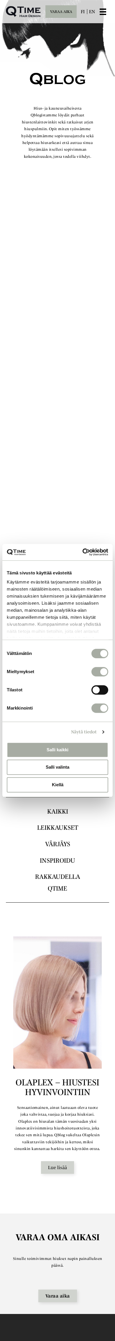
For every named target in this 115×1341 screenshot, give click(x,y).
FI (83, 11)
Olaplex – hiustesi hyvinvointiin (57, 1087)
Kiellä (57, 784)
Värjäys (57, 843)
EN (92, 11)
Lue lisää (57, 1167)
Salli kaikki (57, 749)
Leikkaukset (57, 827)
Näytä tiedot (84, 731)
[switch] (99, 671)
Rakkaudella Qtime (57, 882)
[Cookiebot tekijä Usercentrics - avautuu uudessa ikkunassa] (82, 552)
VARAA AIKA (61, 11)
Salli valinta (57, 767)
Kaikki (57, 811)
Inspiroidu (57, 860)
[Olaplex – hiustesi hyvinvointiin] (57, 1002)
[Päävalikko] (107, 12)
